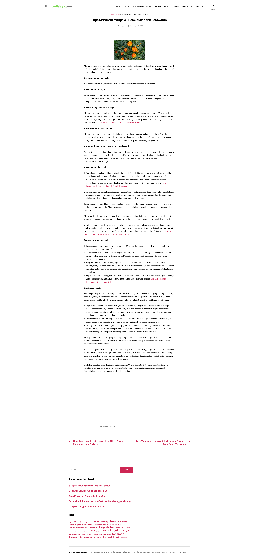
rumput (89, 534)
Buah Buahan (138, 6)
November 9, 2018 (136, 26)
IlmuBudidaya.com (84, 552)
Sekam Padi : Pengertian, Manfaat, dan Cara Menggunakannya (100, 501)
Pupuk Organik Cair (74, 534)
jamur (123, 527)
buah (96, 521)
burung (123, 521)
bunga (114, 521)
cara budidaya (87, 525)
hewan (93, 527)
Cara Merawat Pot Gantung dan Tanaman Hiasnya (120, 122)
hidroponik (103, 527)
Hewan (149, 6)
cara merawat (113, 525)
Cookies (171, 552)
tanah (109, 534)
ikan (112, 527)
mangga (129, 527)
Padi (93, 531)
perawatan (99, 531)
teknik (86, 537)
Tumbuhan (199, 6)
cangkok (78, 525)
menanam (86, 531)
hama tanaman (80, 527)
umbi (118, 537)
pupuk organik (125, 531)
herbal (86, 527)
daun (119, 525)
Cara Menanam (100, 524)
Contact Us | (119, 552)
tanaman (113, 426)
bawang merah (87, 522)
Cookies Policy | (145, 552)
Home (117, 6)
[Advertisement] (129, 398)
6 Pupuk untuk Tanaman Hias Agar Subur (89, 485)
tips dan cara (97, 537)
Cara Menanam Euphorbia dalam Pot (87, 496)
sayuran (97, 534)
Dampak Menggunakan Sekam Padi (86, 506)
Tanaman (126, 6)
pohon (106, 531)
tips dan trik (109, 537)
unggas (124, 537)
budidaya (104, 521)
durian (124, 525)
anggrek (71, 522)
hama (72, 527)
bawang (77, 522)
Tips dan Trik (187, 6)
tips (91, 537)
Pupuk (114, 530)
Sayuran (157, 6)
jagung (118, 527)
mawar (71, 531)
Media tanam (77, 531)
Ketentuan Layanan (160, 552)
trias (122, 26)
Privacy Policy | (131, 552)
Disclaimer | (109, 552)
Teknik (176, 6)
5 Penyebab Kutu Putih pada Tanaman (88, 491)
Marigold (106, 426)
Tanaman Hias (76, 537)
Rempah (83, 534)
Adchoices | (99, 552)
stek (104, 534)
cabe (71, 524)
